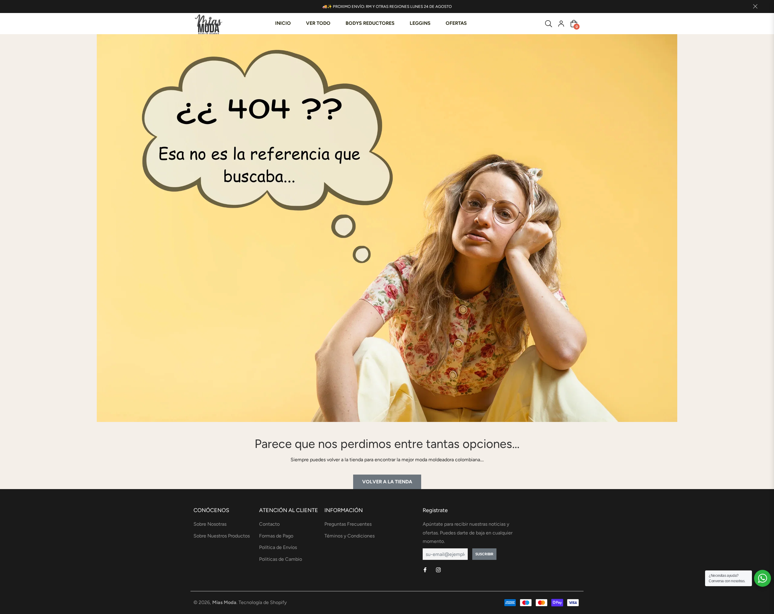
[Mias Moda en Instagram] (439, 570)
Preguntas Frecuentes (348, 524)
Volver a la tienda (387, 482)
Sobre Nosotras (210, 524)
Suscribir (484, 554)
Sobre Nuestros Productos (222, 536)
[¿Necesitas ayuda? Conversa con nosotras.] (762, 578)
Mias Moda (224, 602)
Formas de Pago (276, 536)
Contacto (269, 524)
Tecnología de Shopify (263, 602)
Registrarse (561, 23)
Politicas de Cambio (280, 559)
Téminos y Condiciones (349, 536)
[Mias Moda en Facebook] (426, 570)
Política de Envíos (278, 547)
